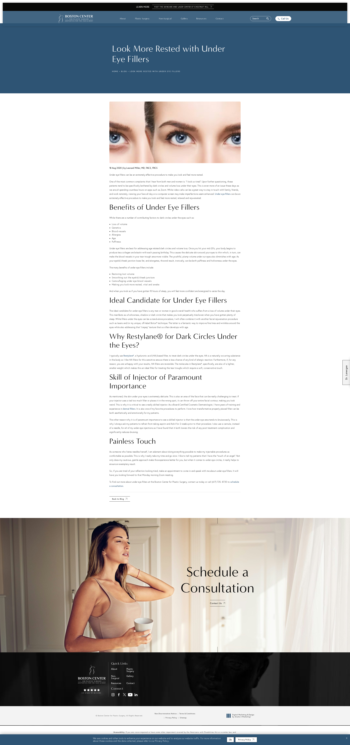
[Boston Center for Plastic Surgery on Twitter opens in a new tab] (124, 695)
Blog (124, 71)
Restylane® (128, 355)
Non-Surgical (165, 18)
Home (115, 71)
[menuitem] (113, 695)
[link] (92, 691)
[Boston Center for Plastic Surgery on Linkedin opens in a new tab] (136, 695)
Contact (220, 18)
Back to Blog (118, 499)
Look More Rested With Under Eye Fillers (155, 71)
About (123, 18)
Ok (230, 739)
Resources (201, 18)
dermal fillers (129, 408)
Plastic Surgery (142, 18)
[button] (260, 18)
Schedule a (217, 580)
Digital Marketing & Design (243, 716)
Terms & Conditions (187, 714)
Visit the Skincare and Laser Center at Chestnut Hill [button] (181, 7)
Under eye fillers (223, 193)
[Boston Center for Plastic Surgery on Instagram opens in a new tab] (113, 695)
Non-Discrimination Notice (166, 714)
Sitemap (183, 718)
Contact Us (216, 603)
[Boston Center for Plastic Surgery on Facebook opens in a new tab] (119, 695)
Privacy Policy (171, 718)
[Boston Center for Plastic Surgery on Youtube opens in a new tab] (130, 695)
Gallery (184, 18)
